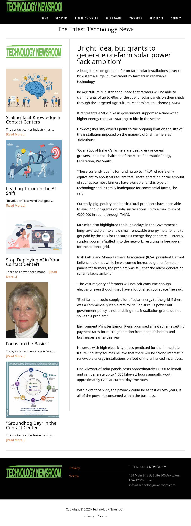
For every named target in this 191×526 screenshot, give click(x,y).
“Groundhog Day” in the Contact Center (31, 425)
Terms (74, 476)
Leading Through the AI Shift (31, 190)
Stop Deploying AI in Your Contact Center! (33, 262)
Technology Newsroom (34, 6)
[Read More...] (16, 134)
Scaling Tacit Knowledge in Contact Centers (34, 119)
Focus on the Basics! (27, 343)
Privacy (74, 468)
